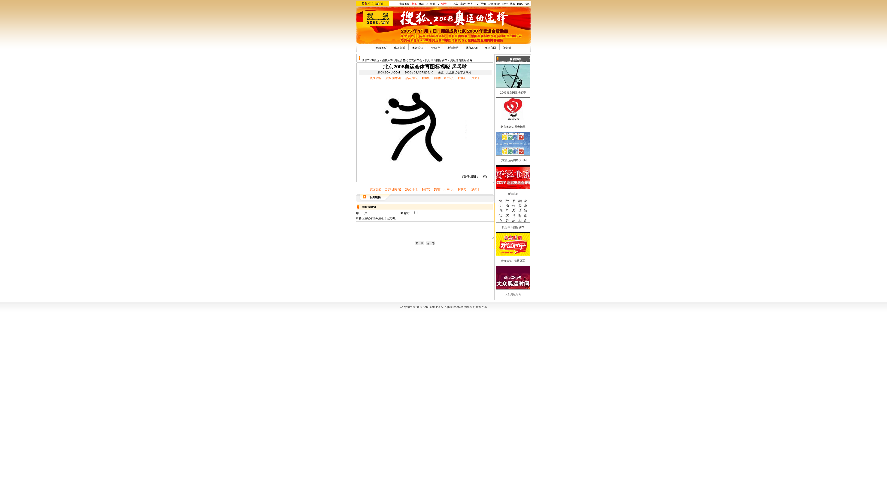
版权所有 (481, 307)
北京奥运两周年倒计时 (513, 160)
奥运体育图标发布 (436, 60)
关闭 (474, 78)
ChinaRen (494, 4)
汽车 (455, 4)
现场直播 (399, 47)
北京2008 (472, 47)
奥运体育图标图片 (461, 60)
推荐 (426, 78)
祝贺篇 (507, 47)
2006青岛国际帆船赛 (513, 92)
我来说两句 (393, 78)
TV (476, 4)
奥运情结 (453, 47)
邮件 (505, 4)
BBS (520, 4)
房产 (463, 4)
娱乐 (433, 4)
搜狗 (527, 4)
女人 (470, 4)
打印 (462, 78)
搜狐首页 (404, 4)
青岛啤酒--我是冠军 (513, 260)
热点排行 (411, 78)
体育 (422, 4)
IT (450, 4)
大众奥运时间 (513, 294)
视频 (483, 4)
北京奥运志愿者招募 (513, 126)
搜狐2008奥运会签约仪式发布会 (402, 60)
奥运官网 (490, 47)
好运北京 (513, 193)
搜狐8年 (435, 47)
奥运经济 (417, 47)
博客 (512, 4)
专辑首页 (381, 47)
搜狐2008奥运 (370, 60)
